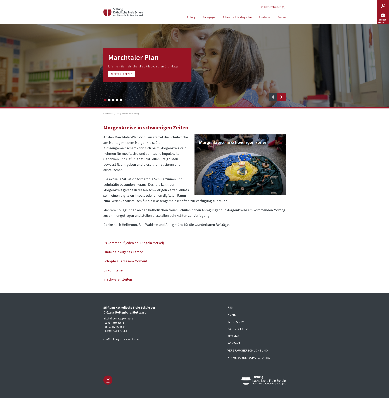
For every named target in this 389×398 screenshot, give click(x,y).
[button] (273, 7)
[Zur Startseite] (123, 11)
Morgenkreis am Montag (128, 113)
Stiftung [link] (191, 17)
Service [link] (282, 17)
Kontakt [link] (233, 343)
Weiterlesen (120, 74)
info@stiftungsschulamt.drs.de (121, 339)
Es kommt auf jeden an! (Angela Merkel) (133, 242)
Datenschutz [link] (237, 329)
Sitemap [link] (233, 336)
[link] (383, 18)
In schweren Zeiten (117, 279)
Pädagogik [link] (209, 17)
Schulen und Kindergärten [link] (237, 17)
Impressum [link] (235, 322)
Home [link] (231, 315)
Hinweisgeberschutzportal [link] (248, 358)
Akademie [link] (264, 17)
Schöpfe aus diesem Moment (125, 261)
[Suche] (383, 6)
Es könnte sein (114, 270)
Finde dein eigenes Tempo (123, 252)
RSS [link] (230, 307)
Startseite (108, 113)
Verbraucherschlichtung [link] (247, 350)
